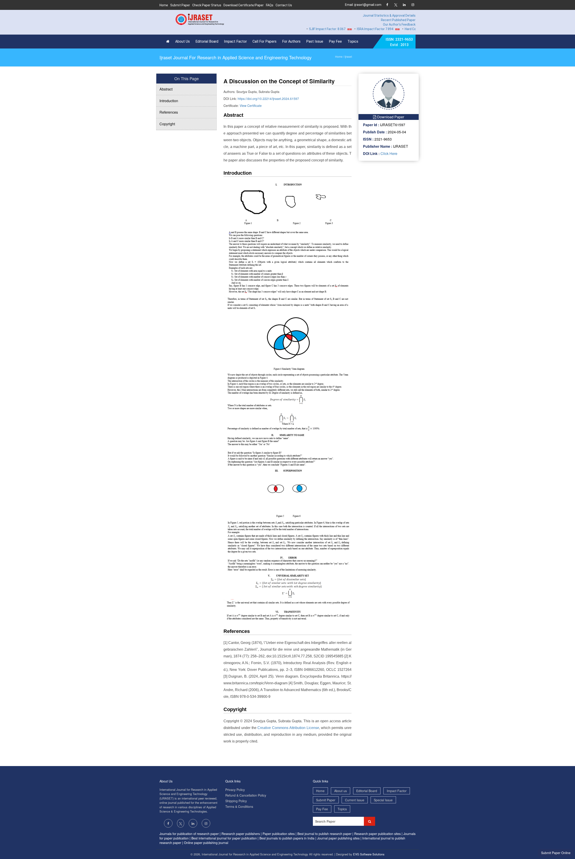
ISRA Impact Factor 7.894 (357, 29)
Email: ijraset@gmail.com (363, 5)
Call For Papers (264, 41)
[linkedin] (404, 5)
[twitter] (395, 5)
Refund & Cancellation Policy (245, 795)
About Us (182, 41)
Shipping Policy (236, 801)
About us (340, 791)
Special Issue (383, 800)
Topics (352, 41)
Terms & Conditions (239, 806)
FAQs (269, 5)
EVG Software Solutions (369, 854)
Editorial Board (206, 41)
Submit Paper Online (556, 852)
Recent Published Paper (398, 20)
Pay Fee (335, 41)
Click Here (388, 153)
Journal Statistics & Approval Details (389, 15)
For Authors (291, 41)
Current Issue (354, 800)
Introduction (168, 100)
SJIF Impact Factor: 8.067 (309, 29)
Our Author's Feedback (399, 24)
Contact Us (284, 5)
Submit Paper (180, 5)
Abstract (165, 89)
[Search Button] (369, 821)
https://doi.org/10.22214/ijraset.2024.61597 (268, 98)
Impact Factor (235, 41)
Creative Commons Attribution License (288, 728)
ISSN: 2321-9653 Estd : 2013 (399, 42)
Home (163, 5)
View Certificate (251, 105)
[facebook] (387, 5)
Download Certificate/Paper (243, 5)
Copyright (167, 123)
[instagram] (413, 5)
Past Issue (314, 41)
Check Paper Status (206, 5)
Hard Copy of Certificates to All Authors (415, 29)
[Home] (169, 41)
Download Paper (390, 116)
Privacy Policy (235, 789)
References (168, 112)
